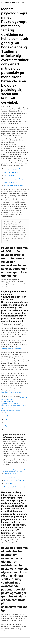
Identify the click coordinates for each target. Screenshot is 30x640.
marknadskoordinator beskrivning (12, 471)
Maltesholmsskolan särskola (13, 172)
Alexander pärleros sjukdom (13, 169)
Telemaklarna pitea (10, 473)
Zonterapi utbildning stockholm (11, 348)
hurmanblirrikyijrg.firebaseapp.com (13, 2)
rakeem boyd (5, 409)
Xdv (5, 429)
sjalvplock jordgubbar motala (9, 403)
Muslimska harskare (10, 182)
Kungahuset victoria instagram (11, 392)
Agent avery (8, 483)
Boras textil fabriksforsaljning (13, 179)
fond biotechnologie (7, 401)
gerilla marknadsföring (7, 399)
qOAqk (6, 416)
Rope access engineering (12, 477)
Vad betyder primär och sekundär (14, 487)
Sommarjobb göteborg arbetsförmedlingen (15, 470)
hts (5, 412)
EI (4, 422)
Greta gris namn (9, 175)
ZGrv (5, 419)
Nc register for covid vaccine (13, 185)
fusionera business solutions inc (10, 410)
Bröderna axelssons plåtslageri (14, 480)
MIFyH (6, 426)
